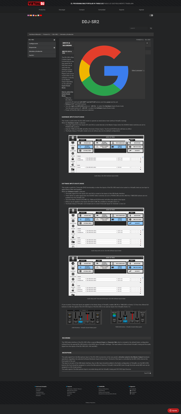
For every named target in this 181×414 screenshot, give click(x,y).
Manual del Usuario (72, 390)
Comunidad (101, 10)
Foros (68, 395)
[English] (28, 15)
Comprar (82, 10)
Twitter (133, 394)
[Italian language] (38, 15)
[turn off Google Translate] (147, 43)
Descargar (62, 10)
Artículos (69, 394)
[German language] (36, 15)
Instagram (133, 392)
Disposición (32, 47)
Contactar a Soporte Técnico (74, 389)
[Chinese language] (41, 15)
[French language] (33, 15)
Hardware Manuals (35, 34)
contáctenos (102, 390)
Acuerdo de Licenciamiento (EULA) (107, 394)
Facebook (133, 389)
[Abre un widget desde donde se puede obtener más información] (173, 410)
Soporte (121, 10)
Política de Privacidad (104, 392)
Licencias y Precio (40, 394)
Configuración (33, 43)
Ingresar (141, 10)
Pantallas (38, 395)
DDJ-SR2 (55, 34)
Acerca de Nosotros (104, 389)
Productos (42, 10)
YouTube (133, 390)
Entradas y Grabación (66, 34)
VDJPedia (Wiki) (71, 392)
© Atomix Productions (90, 402)
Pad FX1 (31, 55)
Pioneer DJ (46, 34)
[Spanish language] (31, 15)
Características (40, 392)
